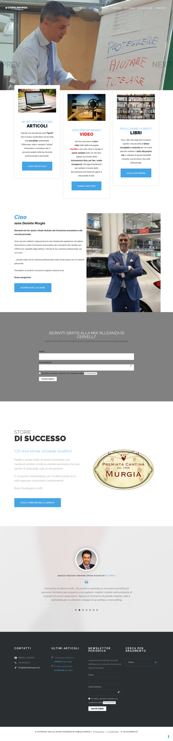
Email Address (45, 362)
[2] (79, 628)
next (162, 65)
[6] (93, 628)
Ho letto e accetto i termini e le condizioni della (68, 373)
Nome (41, 351)
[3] (83, 628)
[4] (86, 628)
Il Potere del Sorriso (63, 684)
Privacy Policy (91, 373)
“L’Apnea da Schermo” (64, 676)
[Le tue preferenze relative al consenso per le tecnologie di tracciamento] (168, 736)
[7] (97, 628)
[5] (90, 628)
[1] (76, 628)
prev (10, 65)
